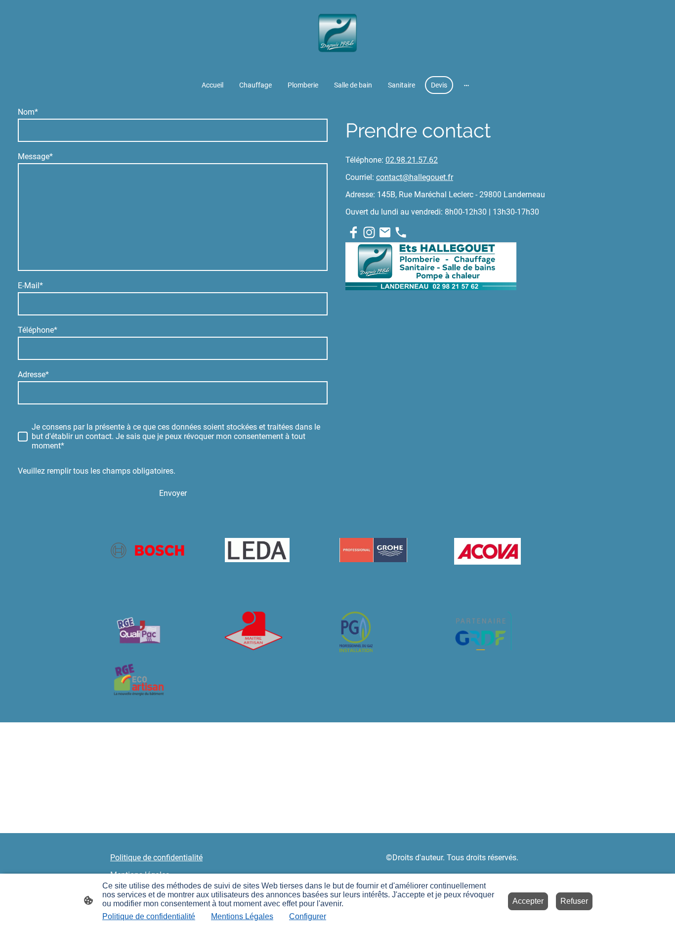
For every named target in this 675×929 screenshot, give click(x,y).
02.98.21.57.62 (411, 160)
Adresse (33, 374)
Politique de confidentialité (148, 916)
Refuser (574, 901)
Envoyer (173, 493)
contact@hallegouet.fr (414, 177)
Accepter (528, 901)
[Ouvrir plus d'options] (466, 85)
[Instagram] (369, 232)
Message (35, 156)
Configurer (307, 916)
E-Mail (30, 285)
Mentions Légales (242, 916)
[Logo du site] (337, 35)
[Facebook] (353, 232)
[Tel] (401, 232)
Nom (28, 112)
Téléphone (37, 330)
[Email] (385, 232)
